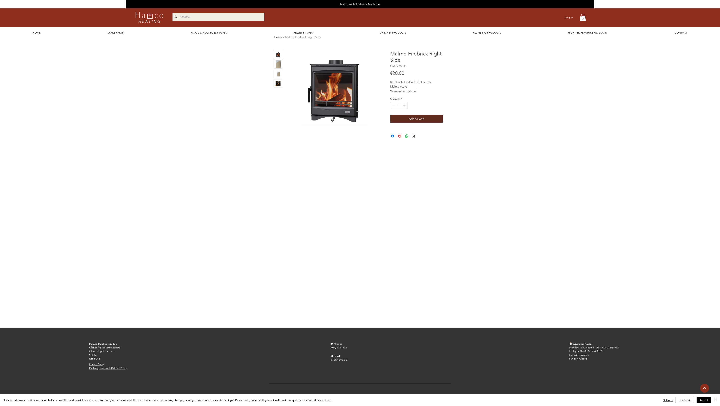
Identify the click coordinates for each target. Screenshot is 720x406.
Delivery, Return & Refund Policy (108, 368)
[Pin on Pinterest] (400, 136)
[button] (583, 17)
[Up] (704, 388)
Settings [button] (668, 400)
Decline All (685, 400)
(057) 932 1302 (339, 347)
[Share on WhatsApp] (407, 136)
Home (278, 37)
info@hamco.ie (339, 359)
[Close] (715, 400)
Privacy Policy (96, 364)
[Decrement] (393, 105)
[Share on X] (414, 136)
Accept (704, 400)
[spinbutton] (398, 105)
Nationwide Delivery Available (360, 4)
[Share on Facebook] (392, 136)
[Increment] (404, 105)
